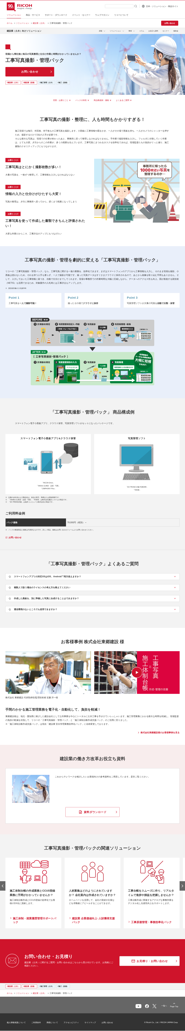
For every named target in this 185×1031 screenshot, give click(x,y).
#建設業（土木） (13, 82)
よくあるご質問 (122, 100)
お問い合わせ (107, 1022)
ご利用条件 (36, 1022)
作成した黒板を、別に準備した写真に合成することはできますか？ (44, 598)
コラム (141, 31)
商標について (52, 1022)
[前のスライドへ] (2, 886)
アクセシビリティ (71, 1022)
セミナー (166, 31)
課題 (100, 31)
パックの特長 (81, 100)
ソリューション (22, 23)
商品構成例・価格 (101, 100)
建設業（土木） (39, 23)
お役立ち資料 (153, 31)
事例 (130, 31)
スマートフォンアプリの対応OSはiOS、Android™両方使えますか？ (45, 576)
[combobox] (119, 6)
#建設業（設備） (29, 82)
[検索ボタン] (135, 6)
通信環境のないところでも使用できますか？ (33, 609)
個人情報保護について (16, 1022)
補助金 (175, 31)
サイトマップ (90, 1022)
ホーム (9, 23)
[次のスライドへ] (182, 886)
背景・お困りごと (60, 100)
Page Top (174, 1006)
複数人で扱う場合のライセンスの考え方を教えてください (39, 587)
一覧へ (164, 1006)
